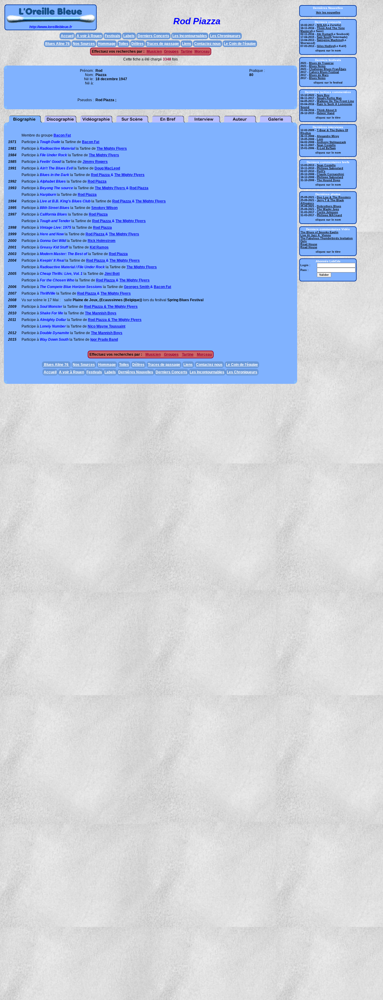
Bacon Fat (62, 135)
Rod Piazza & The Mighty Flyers (111, 306)
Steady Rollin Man (329, 98)
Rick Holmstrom (101, 241)
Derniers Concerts (153, 36)
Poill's (321, 171)
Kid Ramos (99, 247)
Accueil (67, 36)
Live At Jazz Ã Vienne (315, 235)
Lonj (320, 139)
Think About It (327, 110)
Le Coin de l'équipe (240, 44)
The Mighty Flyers (112, 148)
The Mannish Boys (100, 313)
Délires (137, 44)
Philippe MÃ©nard (329, 215)
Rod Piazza (101, 175)
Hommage (106, 44)
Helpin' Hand (326, 113)
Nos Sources (84, 44)
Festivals (112, 36)
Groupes (171, 51)
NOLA (321, 25)
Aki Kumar (324, 34)
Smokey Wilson (104, 208)
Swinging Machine (329, 40)
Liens (186, 44)
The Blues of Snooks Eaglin (319, 232)
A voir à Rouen (89, 36)
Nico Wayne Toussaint (106, 326)
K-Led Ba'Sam (326, 148)
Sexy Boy (323, 95)
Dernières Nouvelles (135, 372)
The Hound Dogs (328, 180)
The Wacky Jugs (328, 209)
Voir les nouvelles (328, 12)
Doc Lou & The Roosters (334, 197)
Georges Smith (137, 287)
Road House (308, 244)
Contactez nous (207, 44)
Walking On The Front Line (335, 101)
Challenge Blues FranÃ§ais (327, 69)
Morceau (201, 51)
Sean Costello (326, 145)
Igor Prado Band (104, 339)
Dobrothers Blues (329, 206)
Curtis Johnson (327, 212)
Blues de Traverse (321, 63)
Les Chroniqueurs (225, 36)
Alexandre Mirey (328, 136)
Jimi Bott (112, 274)
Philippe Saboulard (330, 168)
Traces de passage (163, 44)
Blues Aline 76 (57, 44)
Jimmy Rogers (95, 162)
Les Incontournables (189, 36)
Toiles (123, 44)
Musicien (154, 51)
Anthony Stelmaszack (331, 142)
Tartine (186, 51)
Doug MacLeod (107, 168)
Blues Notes (317, 66)
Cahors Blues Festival (324, 72)
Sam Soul (323, 37)
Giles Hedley (325, 46)
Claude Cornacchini (330, 174)
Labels (129, 36)
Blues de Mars (319, 75)
